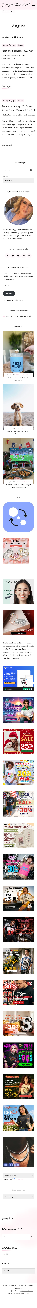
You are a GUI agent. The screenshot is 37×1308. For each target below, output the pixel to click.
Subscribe (8, 294)
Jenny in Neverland (16, 5)
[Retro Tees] (18, 1075)
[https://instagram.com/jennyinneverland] (29, 255)
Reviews (20, 45)
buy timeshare (20, 649)
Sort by (5, 176)
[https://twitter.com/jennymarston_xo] (7, 255)
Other (22, 428)
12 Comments (30, 115)
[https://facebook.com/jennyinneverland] (12, 255)
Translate (19, 1180)
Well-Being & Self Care (23, 375)
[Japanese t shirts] (18, 950)
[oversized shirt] (18, 824)
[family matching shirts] (18, 730)
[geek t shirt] (18, 699)
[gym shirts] (18, 887)
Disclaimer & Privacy (22, 1293)
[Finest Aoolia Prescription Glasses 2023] (18, 580)
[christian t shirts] (18, 793)
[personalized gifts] (18, 1013)
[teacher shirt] (18, 761)
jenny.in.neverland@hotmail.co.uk (18, 316)
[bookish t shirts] (18, 1107)
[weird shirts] (18, 1044)
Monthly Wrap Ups (9, 101)
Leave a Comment (9, 58)
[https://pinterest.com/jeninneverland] (18, 255)
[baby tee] (18, 856)
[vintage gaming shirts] (18, 918)
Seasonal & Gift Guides (23, 482)
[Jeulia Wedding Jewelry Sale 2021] (16, 540)
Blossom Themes (27, 1291)
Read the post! (7, 86)
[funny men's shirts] (18, 981)
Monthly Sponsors (9, 45)
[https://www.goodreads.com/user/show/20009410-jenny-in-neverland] (23, 255)
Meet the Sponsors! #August (17, 50)
